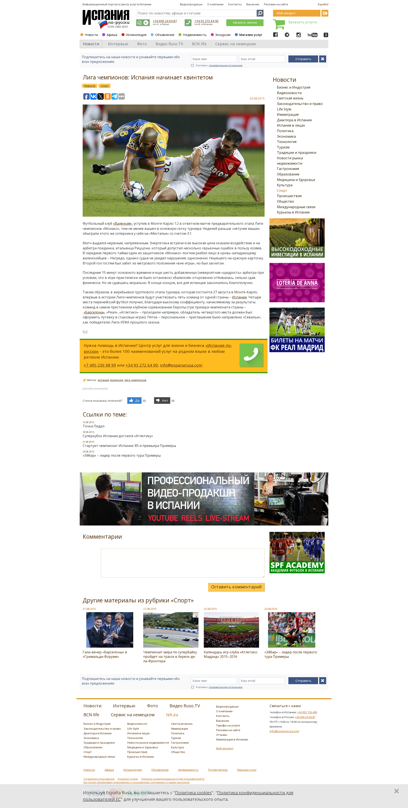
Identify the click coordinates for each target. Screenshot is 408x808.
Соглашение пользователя (99, 778)
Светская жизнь (290, 98)
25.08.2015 (210, 609)
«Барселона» (94, 312)
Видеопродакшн (191, 4)
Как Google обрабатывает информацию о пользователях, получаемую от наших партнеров (136, 782)
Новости (91, 34)
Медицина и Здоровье (296, 179)
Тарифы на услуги (228, 725)
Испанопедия (136, 34)
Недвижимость (195, 34)
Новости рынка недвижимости (148, 742)
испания (103, 380)
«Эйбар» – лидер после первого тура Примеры (122, 455)
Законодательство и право (300, 103)
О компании (215, 4)
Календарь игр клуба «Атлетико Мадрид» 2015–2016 (230, 654)
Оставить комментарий (236, 587)
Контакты (235, 4)
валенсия (116, 380)
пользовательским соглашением (225, 65)
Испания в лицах (291, 125)
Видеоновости (289, 92)
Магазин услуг (250, 34)
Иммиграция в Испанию (232, 739)
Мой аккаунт (225, 748)
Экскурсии (223, 34)
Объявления (164, 34)
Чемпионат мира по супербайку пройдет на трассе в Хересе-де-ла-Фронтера (170, 656)
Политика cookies (128, 778)
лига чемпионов (135, 380)
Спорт (282, 190)
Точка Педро (94, 426)
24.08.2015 (271, 609)
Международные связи (296, 207)
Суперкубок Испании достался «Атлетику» (118, 436)
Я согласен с (219, 65)
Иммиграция (288, 114)
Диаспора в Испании (294, 120)
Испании (239, 297)
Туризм (283, 147)
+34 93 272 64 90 (206, 21)
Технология (286, 141)
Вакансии (252, 4)
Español (323, 4)
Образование (288, 174)
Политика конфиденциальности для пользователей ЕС (173, 778)
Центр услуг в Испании (136, 4)
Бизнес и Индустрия (293, 87)
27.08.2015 (89, 609)
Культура (284, 185)
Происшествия (289, 196)
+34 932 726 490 (307, 712)
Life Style (284, 109)
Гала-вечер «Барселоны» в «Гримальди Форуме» (105, 654)
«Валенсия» (122, 223)
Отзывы (221, 735)
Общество (285, 201)
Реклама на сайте (276, 4)
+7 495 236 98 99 (100, 365)
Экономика (286, 136)
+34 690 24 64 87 (165, 21)
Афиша (112, 34)
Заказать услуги (302, 22)
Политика (285, 131)
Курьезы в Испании (293, 212)
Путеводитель (218, 770)
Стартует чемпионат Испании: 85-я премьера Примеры (129, 445)
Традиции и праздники (296, 152)
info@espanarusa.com (181, 365)
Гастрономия (288, 168)
